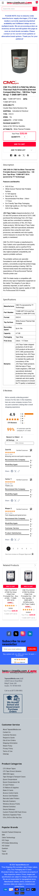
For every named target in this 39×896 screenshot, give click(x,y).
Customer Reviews (9, 735)
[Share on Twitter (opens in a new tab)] (15, 471)
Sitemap (6, 754)
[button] (19, 703)
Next (35, 565)
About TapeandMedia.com (12, 729)
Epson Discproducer (10, 779)
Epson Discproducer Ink (11, 782)
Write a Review (20, 443)
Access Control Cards (10, 793)
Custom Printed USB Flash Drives (14, 812)
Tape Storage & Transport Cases (14, 777)
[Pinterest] (28, 155)
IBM (3, 835)
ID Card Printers (8, 785)
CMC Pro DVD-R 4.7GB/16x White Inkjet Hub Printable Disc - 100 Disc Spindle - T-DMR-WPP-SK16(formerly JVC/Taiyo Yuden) (28, 597)
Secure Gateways (9, 809)
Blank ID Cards (8, 790)
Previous (32, 565)
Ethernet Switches (9, 807)
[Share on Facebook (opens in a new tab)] (12, 471)
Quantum (5, 848)
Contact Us (6, 732)
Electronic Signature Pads (12, 815)
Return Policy (7, 746)
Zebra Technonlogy (8, 838)
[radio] (27, 414)
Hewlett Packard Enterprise (11, 832)
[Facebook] (11, 155)
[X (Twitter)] (16, 633)
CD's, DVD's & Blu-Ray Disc (12, 817)
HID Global (5, 846)
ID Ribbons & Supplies (11, 788)
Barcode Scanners (9, 801)
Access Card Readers (10, 796)
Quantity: (15, 137)
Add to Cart (10, 586)
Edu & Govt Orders (9, 740)
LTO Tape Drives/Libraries (12, 771)
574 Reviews (14, 423)
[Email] (15, 155)
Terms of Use (7, 751)
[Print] (19, 155)
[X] (24, 155)
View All (5, 854)
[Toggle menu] (3, 3)
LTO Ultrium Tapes (9, 769)
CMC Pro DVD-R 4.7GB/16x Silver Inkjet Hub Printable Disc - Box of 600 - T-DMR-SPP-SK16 (10, 595)
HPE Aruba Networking (10, 843)
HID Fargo (5, 840)
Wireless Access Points (11, 804)
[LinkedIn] (30, 633)
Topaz (4, 851)
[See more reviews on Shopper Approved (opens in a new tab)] (19, 471)
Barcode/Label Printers (11, 798)
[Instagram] (23, 633)
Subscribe (32, 649)
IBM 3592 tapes (8, 774)
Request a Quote (9, 738)
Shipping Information (10, 743)
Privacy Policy (8, 748)
